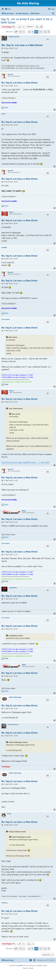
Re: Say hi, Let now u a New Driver (22, 45)
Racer (11, 212)
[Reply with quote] (48, 39)
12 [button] (45, 31)
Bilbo (24, 511)
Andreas (4, 903)
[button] (16, 32)
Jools (3, 114)
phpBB (20, 965)
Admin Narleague (15, 697)
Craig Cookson (13, 724)
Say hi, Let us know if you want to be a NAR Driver (26, 20)
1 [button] (23, 31)
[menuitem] (8, 9)
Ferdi (9, 813)
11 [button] (41, 31)
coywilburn (13, 587)
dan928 (4, 247)
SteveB (10, 74)
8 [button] (29, 31)
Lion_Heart (5, 319)
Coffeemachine (14, 36)
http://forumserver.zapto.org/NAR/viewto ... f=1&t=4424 (25, 462)
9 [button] (32, 31)
